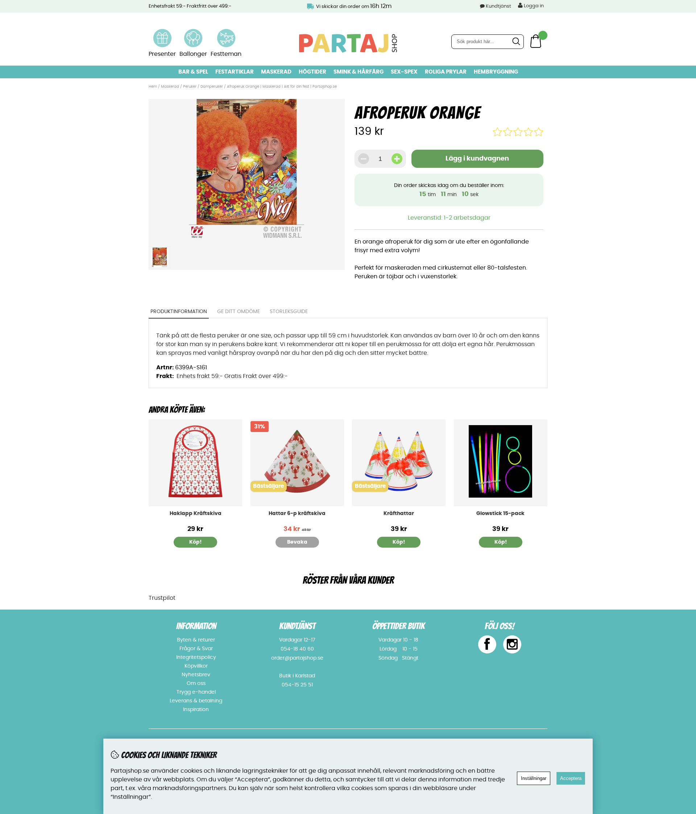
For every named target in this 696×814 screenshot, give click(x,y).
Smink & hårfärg (359, 72)
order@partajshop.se (297, 658)
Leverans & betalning (196, 700)
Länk (162, 33)
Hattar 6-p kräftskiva (297, 513)
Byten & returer (196, 640)
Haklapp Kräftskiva (195, 513)
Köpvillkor (196, 666)
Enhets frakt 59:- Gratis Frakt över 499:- (232, 376)
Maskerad (276, 72)
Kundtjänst (498, 6)
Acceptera (570, 778)
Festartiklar (234, 72)
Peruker (189, 86)
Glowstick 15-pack (500, 513)
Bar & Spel (193, 72)
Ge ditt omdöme (238, 311)
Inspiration (196, 709)
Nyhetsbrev (196, 674)
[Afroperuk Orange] (246, 238)
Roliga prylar (446, 72)
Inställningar (533, 778)
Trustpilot (162, 598)
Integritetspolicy (196, 657)
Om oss (196, 683)
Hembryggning (496, 72)
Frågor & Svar (196, 648)
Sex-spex (404, 72)
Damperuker (211, 86)
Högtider (312, 72)
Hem (153, 86)
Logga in (533, 6)
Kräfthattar (399, 513)
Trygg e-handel (196, 692)
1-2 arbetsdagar (467, 218)
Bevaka (297, 542)
